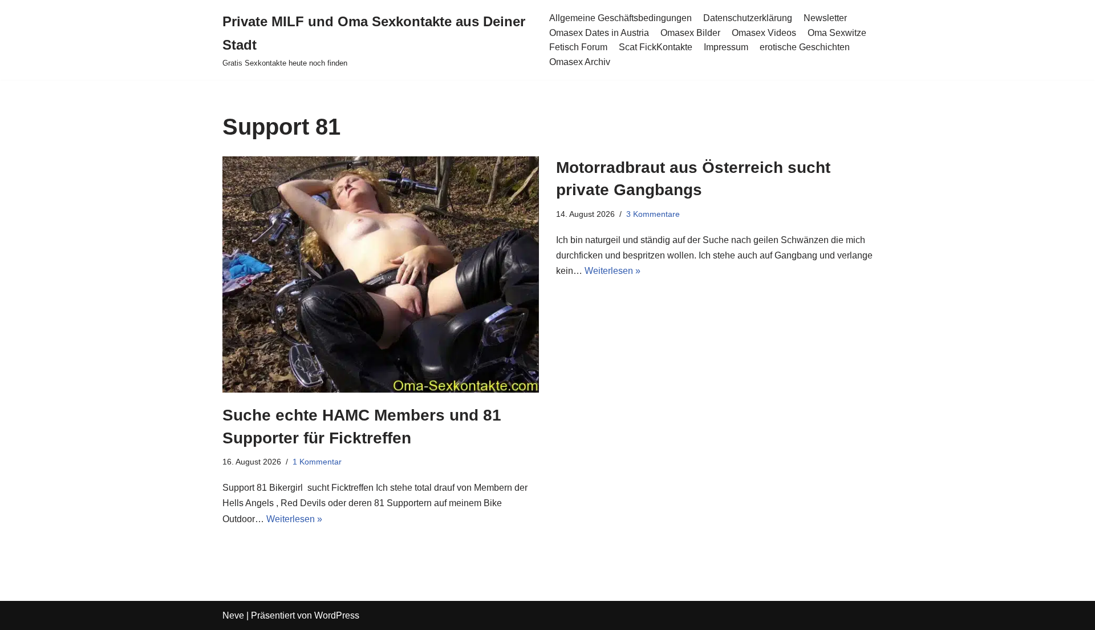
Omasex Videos (764, 33)
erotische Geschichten (805, 47)
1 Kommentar (317, 461)
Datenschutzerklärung (747, 18)
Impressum (726, 47)
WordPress (336, 615)
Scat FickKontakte (655, 47)
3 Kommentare (653, 214)
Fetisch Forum (578, 47)
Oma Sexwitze (837, 33)
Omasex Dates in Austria (599, 33)
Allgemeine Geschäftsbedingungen (620, 18)
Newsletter (825, 18)
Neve (233, 615)
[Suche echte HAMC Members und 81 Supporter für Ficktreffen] (380, 274)
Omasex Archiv (579, 62)
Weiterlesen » (294, 519)
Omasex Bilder (690, 33)
